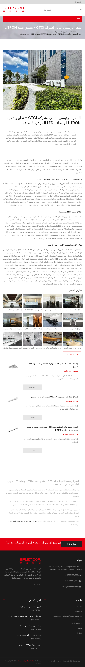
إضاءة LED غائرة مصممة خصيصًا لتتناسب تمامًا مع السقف (54, 396)
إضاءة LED (78, 611)
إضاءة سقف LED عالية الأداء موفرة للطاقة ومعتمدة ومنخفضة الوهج (52, 365)
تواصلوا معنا (16, 521)
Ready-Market (56, 661)
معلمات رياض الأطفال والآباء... (30, 626)
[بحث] (80, 9)
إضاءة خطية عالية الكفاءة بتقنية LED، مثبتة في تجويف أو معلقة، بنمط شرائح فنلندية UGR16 (52, 428)
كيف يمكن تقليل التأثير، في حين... (28, 644)
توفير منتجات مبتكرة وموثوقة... (29, 606)
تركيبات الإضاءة (31, 521)
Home (73, 31)
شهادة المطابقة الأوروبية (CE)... (29, 635)
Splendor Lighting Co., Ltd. (26, 661)
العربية (79, 2)
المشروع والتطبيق (63, 31)
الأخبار (80, 628)
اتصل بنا (79, 633)
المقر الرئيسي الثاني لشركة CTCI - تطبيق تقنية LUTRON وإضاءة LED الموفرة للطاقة (51, 34)
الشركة (79, 606)
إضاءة (23, 521)
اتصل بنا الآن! (71, 544)
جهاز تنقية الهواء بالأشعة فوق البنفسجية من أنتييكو (67, 617)
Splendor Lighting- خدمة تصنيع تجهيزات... (24, 616)
